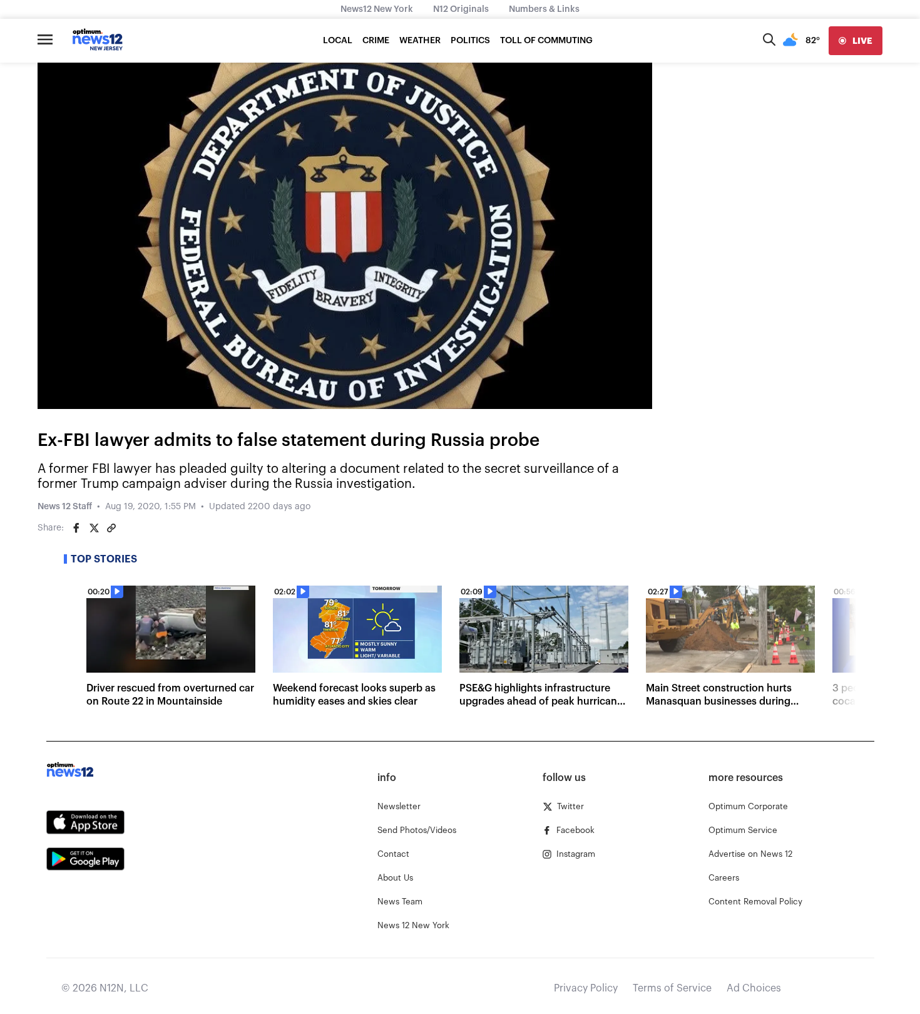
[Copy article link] (111, 528)
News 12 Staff (65, 506)
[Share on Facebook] (76, 528)
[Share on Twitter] (94, 528)
